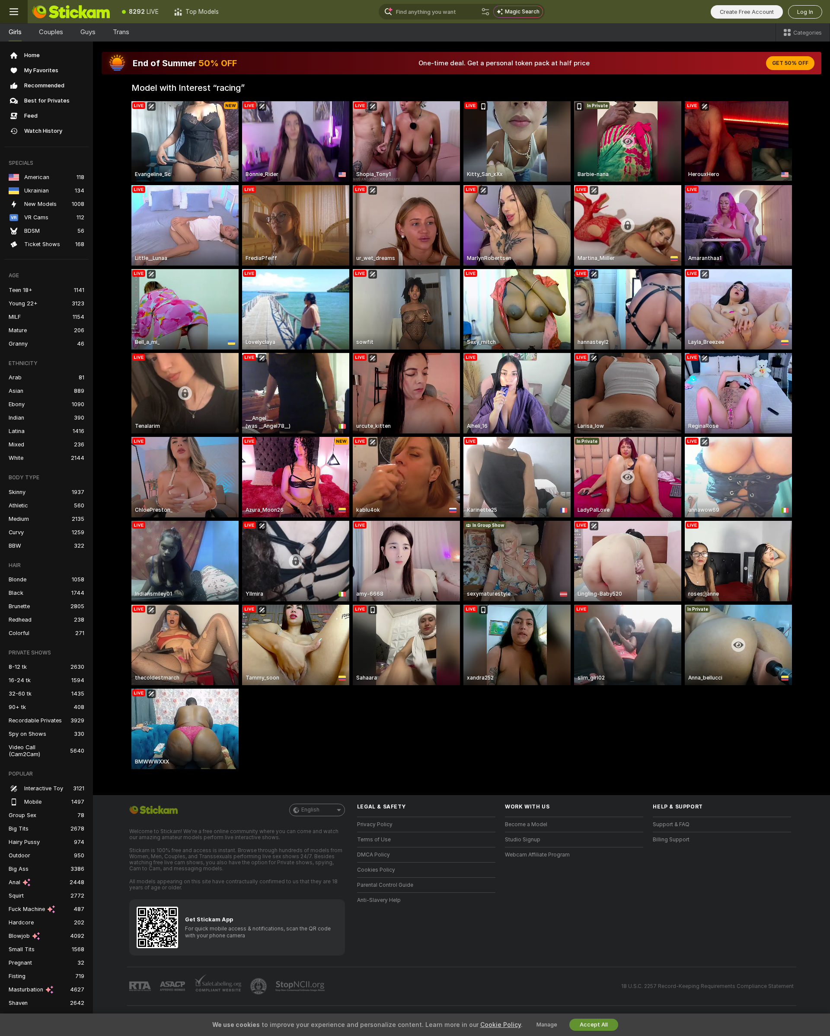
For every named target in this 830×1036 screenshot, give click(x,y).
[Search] (485, 12)
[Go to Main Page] (71, 11)
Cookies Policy (376, 870)
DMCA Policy (373, 855)
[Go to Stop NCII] (300, 986)
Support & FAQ (671, 824)
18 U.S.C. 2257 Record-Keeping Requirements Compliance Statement (707, 986)
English (310, 810)
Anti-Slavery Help (379, 900)
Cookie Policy (500, 1024)
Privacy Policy (375, 824)
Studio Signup (522, 840)
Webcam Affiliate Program (537, 855)
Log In (805, 12)
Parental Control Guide (385, 885)
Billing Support (671, 840)
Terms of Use (374, 840)
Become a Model (526, 824)
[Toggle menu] (14, 11)
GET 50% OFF (790, 63)
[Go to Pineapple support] (259, 986)
